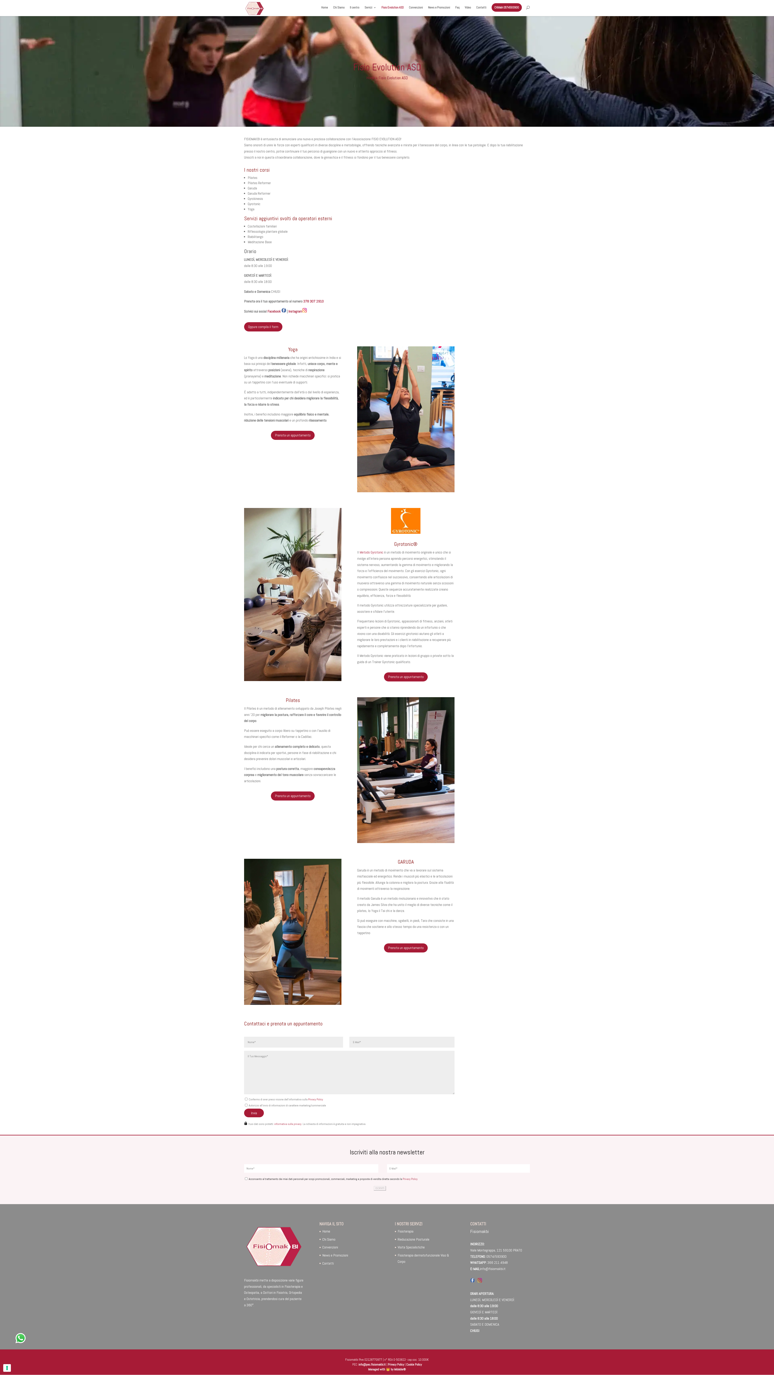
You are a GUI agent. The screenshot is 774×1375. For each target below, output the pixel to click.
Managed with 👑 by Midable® (387, 1369)
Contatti (481, 7)
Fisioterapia (405, 1231)
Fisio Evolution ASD (393, 7)
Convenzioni (416, 7)
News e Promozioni (439, 7)
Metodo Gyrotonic (371, 552)
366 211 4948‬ (497, 1262)
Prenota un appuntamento (293, 435)
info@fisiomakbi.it (493, 1268)
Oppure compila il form (263, 326)
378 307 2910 (313, 301)
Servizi (368, 7)
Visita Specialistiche (411, 1247)
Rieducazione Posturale (413, 1239)
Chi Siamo (339, 7)
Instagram (295, 311)
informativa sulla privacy (288, 1124)
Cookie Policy (414, 1364)
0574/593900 (496, 1256)
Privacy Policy (315, 1099)
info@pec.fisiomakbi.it (372, 1364)
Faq (457, 7)
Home (324, 7)
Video (468, 7)
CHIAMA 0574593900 (506, 7)
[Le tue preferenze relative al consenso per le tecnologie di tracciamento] (7, 1368)
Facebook (263, 311)
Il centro (354, 7)
